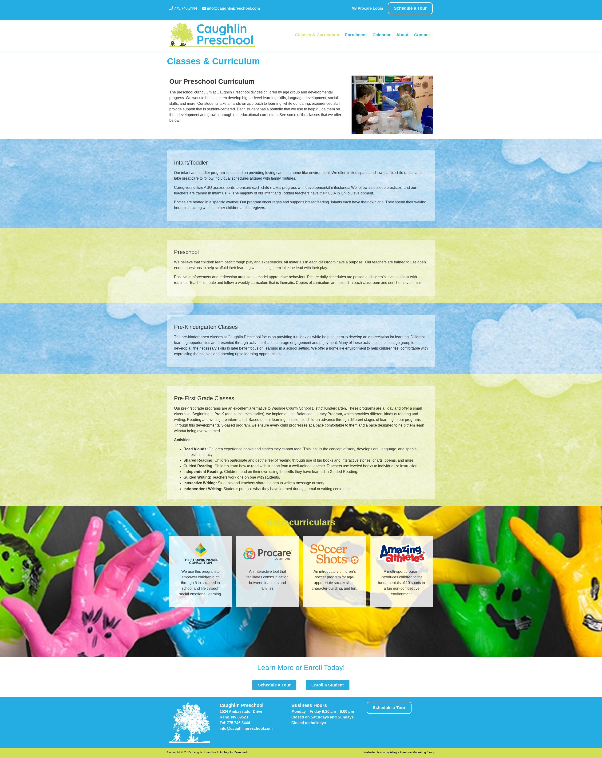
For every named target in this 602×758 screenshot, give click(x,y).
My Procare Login (367, 8)
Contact (422, 34)
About (402, 34)
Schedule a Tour (410, 8)
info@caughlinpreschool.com (233, 8)
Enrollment (356, 34)
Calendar (381, 34)
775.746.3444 (185, 8)
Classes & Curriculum (317, 34)
